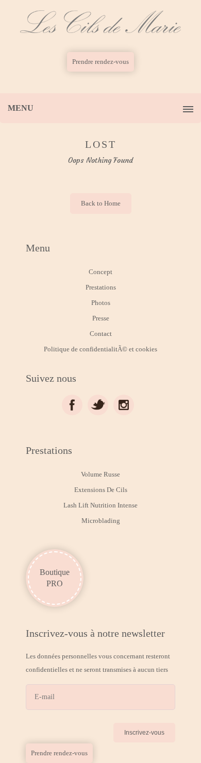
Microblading (100, 520)
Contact (101, 333)
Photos (100, 303)
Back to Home (101, 203)
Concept (100, 272)
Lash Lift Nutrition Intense (100, 505)
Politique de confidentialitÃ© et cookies (100, 349)
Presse (100, 318)
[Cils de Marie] (100, 21)
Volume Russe (100, 474)
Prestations (101, 287)
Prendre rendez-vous (100, 61)
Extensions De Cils (100, 490)
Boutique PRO (55, 578)
